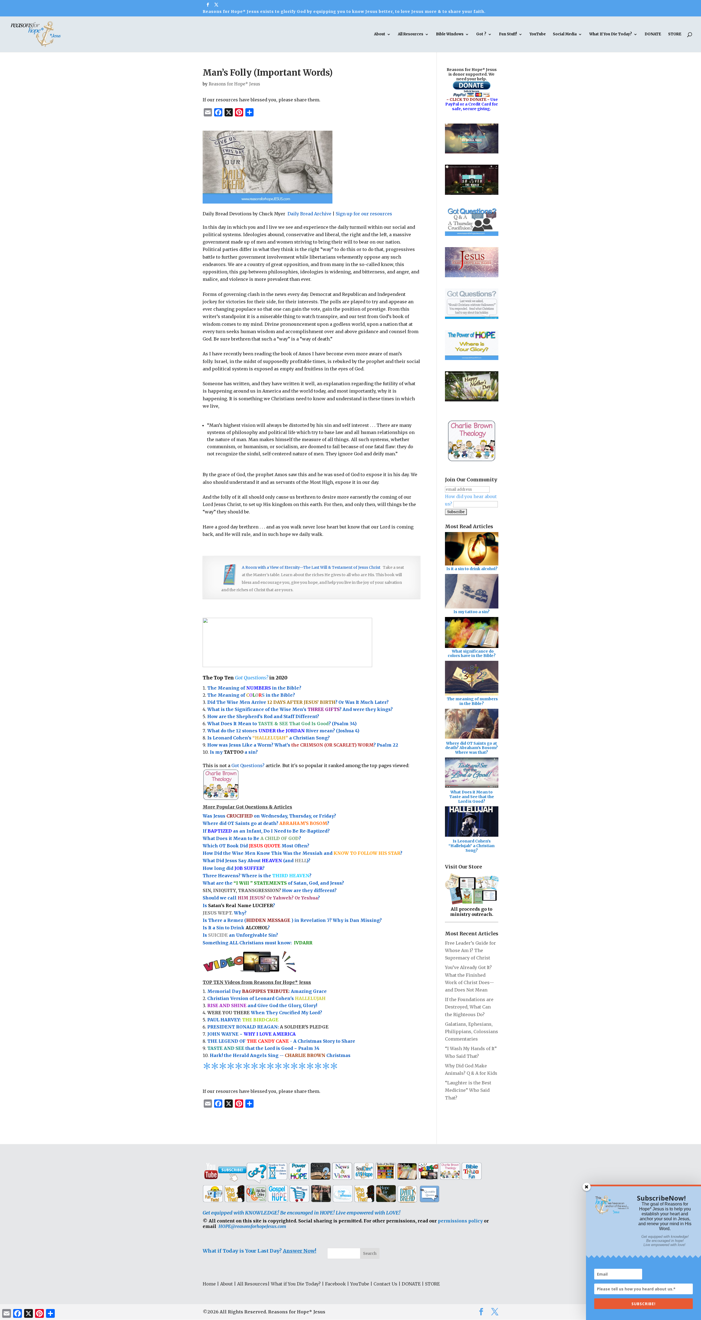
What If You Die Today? (610, 34)
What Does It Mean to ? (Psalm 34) (282, 723)
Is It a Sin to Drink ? (236, 927)
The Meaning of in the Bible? (254, 688)
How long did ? (234, 868)
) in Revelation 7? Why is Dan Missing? (336, 920)
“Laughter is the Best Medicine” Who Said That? (468, 1090)
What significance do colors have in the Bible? (472, 653)
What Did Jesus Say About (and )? (256, 860)
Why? (225, 913)
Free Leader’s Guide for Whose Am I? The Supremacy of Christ (470, 950)
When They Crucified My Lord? (264, 1012)
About (379, 34)
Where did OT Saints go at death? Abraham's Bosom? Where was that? (471, 748)
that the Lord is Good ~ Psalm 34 (263, 1048)
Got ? (481, 34)
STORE (674, 34)
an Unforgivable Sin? (253, 935)
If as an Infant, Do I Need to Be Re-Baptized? (266, 831)
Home (209, 1284)
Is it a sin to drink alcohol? (472, 568)
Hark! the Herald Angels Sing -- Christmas (280, 1055)
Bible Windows (450, 34)
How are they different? (270, 890)
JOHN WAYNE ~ (251, 1034)
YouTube (538, 34)
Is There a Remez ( (224, 920)
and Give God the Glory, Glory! (262, 1005)
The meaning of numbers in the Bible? (472, 701)
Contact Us (385, 1284)
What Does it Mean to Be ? (252, 838)
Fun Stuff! (508, 34)
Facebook (335, 1284)
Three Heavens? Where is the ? (257, 875)
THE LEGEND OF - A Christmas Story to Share (281, 1041)
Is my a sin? (234, 752)
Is (205, 935)
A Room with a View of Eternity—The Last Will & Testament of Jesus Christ (311, 567)
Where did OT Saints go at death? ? (266, 823)
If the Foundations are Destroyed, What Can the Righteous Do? (469, 1007)
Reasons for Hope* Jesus (234, 84)
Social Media (565, 34)
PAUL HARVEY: (242, 1019)
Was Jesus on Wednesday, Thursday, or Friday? (269, 816)
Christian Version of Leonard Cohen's (266, 998)
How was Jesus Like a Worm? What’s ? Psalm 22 (302, 745)
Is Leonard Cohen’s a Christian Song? (268, 738)
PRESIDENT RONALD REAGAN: (268, 1027)
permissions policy (460, 1221)
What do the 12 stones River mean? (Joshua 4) (283, 730)
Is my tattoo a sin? (471, 611)
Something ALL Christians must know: (257, 942)
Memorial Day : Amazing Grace (267, 991)
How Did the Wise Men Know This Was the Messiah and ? (302, 853)
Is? (239, 905)
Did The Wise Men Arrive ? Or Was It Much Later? (298, 702)
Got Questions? (306, 765)
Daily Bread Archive (309, 213)
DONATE (653, 34)
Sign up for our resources (364, 213)
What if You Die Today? (296, 1284)
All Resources (410, 34)
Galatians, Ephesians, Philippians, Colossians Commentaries (471, 1031)
